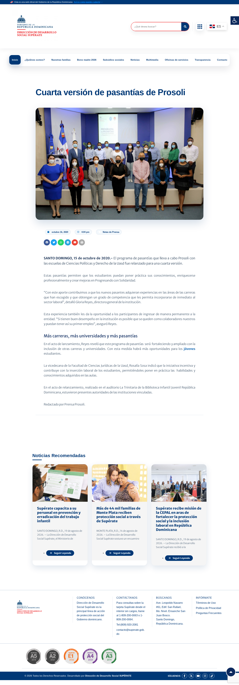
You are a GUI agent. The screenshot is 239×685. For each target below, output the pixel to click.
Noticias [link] (135, 59)
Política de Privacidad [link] (208, 608)
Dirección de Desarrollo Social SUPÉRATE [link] (108, 675)
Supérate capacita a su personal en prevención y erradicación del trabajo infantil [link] (58, 514)
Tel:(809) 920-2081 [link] (127, 624)
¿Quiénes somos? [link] (35, 59)
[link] (235, 20)
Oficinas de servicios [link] (176, 59)
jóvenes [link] (189, 349)
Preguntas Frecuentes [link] (208, 613)
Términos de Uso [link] (206, 602)
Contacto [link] (222, 59)
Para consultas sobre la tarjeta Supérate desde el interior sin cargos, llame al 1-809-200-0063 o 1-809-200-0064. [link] (130, 611)
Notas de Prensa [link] (111, 232)
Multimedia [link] (152, 59)
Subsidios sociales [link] (113, 59)
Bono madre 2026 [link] (86, 59)
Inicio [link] (15, 59)
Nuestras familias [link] (61, 59)
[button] (199, 26)
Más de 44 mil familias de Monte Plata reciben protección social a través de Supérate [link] (118, 514)
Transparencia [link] (203, 59)
